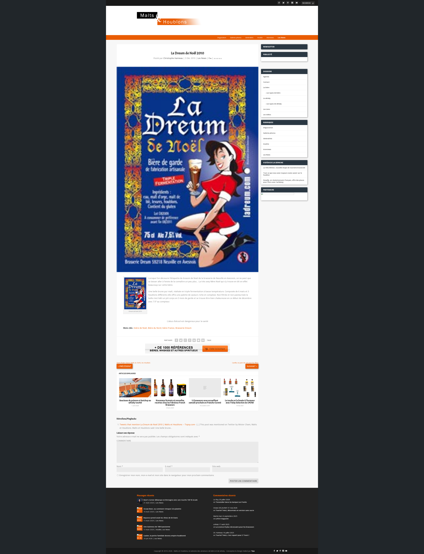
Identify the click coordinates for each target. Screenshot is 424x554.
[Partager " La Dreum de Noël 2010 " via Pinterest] (189, 340)
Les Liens (277, 32)
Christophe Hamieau (173, 58)
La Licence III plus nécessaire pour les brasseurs (235, 527)
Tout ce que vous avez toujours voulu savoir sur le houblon (282, 174)
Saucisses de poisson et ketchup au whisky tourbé (135, 401)
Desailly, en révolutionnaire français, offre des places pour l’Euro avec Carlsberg (283, 181)
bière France (168, 328)
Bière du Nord (154, 328)
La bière (229, 32)
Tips (253, 551)
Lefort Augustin (222, 518)
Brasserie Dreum (183, 328)
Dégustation (221, 38)
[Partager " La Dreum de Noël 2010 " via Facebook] (176, 340)
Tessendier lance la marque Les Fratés (231, 502)
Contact (266, 82)
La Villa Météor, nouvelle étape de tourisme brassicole (284, 168)
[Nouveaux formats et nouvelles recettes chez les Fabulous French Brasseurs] (170, 387)
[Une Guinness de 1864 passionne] (139, 528)
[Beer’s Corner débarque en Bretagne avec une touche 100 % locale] (139, 501)
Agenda (255, 32)
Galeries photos (235, 38)
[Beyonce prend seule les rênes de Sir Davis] (139, 519)
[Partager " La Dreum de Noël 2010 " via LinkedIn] (194, 340)
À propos (219, 32)
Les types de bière (273, 93)
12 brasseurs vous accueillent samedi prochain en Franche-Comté (205, 401)
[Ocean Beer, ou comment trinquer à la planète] (139, 510)
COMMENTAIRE (124, 440)
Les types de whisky (274, 104)
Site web (216, 466)
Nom (120, 466)
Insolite (260, 38)
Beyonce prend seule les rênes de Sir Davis (161, 518)
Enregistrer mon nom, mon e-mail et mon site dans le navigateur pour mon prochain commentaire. (166, 475)
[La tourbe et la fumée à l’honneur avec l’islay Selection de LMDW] (239, 387)
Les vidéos (266, 32)
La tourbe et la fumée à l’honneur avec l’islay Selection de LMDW (240, 401)
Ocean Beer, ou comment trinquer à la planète (162, 509)
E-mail (168, 466)
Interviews (270, 38)
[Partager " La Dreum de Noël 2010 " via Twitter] (181, 340)
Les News (281, 38)
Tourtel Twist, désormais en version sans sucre (235, 510)
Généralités (249, 38)
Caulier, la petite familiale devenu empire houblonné (165, 535)
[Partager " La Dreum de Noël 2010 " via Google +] (185, 340)
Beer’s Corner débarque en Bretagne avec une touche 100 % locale (171, 500)
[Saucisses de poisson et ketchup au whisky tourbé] (135, 387)
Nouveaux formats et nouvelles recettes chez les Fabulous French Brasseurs (170, 402)
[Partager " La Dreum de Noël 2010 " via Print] (203, 340)
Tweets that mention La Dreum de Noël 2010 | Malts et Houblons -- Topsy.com (157, 424)
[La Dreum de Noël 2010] (187, 169)
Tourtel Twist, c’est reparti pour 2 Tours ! (232, 535)
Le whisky (242, 32)
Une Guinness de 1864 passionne (157, 527)
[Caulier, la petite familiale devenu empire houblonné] (139, 537)
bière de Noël (140, 328)
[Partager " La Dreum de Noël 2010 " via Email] (198, 340)
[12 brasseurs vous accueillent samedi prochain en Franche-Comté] (205, 387)
